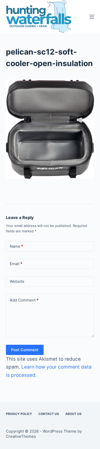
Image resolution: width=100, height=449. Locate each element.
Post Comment (24, 349)
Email (16, 263)
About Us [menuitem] (73, 414)
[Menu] (91, 16)
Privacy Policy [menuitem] (19, 414)
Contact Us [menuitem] (48, 414)
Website (17, 281)
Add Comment (24, 300)
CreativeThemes (21, 436)
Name (16, 246)
